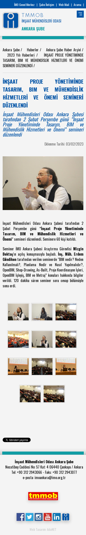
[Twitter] (29, 516)
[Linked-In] (56, 516)
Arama (77, 4)
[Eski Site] (66, 516)
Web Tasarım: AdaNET (43, 529)
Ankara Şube (12, 49)
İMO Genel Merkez (24, 4)
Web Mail (64, 4)
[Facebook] (20, 516)
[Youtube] (47, 516)
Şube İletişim (46, 4)
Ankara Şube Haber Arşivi (64, 49)
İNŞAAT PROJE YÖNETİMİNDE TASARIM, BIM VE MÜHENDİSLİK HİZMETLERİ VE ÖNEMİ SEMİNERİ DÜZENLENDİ (43, 60)
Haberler (33, 49)
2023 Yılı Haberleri (21, 55)
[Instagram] (38, 516)
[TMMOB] (43, 495)
